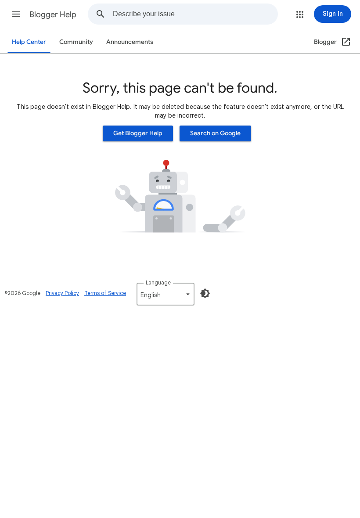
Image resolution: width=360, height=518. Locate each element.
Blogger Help (52, 14)
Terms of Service (105, 293)
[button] (15, 14)
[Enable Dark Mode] (205, 293)
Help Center (29, 42)
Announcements (129, 42)
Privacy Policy (62, 293)
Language (158, 282)
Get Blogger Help (137, 133)
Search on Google (215, 133)
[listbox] (165, 294)
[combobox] (195, 14)
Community (76, 42)
